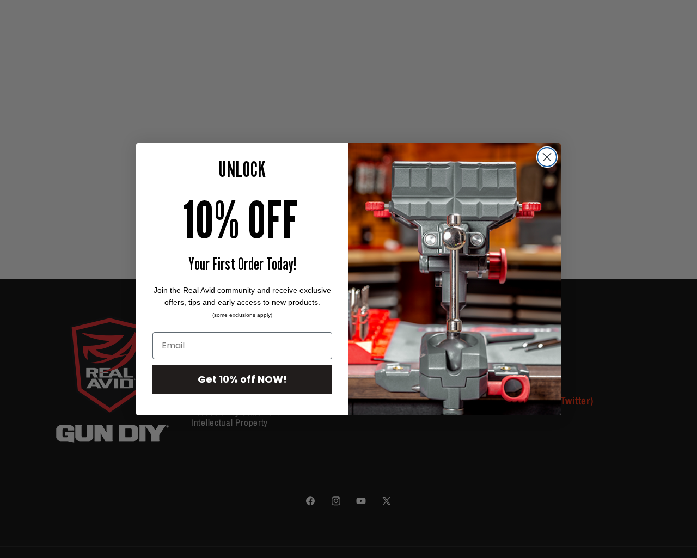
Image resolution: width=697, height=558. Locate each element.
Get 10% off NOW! (242, 379)
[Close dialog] (547, 157)
